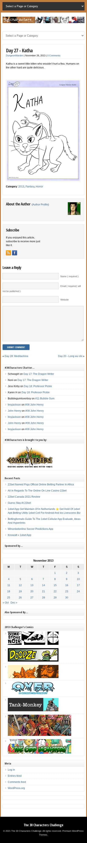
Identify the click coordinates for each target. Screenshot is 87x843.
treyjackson (14, 404)
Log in (11, 769)
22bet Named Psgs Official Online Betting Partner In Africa (41, 484)
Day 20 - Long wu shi (70, 356)
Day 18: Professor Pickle (38, 386)
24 (78, 591)
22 (55, 591)
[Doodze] (33, 660)
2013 (21, 186)
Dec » (14, 602)
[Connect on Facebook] (14, 252)
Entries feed (15, 775)
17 (78, 585)
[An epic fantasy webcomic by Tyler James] (39, 735)
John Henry (14, 410)
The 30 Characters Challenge (43, 825)
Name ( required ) (69, 276)
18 (8, 591)
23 (66, 591)
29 (55, 597)
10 (78, 579)
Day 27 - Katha (19, 50)
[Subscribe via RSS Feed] (8, 252)
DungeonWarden (14, 55)
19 (20, 591)
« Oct (6, 602)
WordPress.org (16, 788)
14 (43, 585)
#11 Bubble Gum (44, 398)
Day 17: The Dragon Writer (38, 373)
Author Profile (40, 204)
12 (20, 585)
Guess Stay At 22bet (19, 502)
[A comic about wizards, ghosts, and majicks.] (33, 677)
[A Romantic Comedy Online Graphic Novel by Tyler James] (33, 693)
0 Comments (53, 55)
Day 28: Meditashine (16, 356)
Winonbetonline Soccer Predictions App (30, 528)
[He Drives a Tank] (33, 710)
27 (31, 597)
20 (31, 591)
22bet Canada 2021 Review (24, 496)
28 (43, 597)
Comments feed (17, 782)
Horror (39, 186)
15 (55, 585)
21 (43, 591)
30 (66, 597)
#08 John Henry (34, 404)
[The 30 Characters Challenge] (43, 22)
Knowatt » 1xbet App (19, 535)
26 (20, 597)
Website (64, 299)
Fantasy (30, 186)
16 (66, 585)
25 (8, 597)
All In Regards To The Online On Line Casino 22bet (37, 490)
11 (8, 585)
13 (31, 585)
